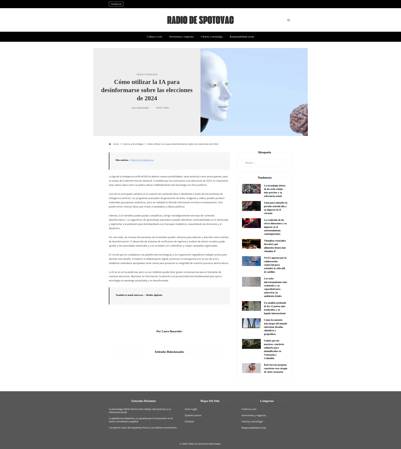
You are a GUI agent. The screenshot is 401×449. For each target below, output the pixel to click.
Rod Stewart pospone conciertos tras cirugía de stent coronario (275, 368)
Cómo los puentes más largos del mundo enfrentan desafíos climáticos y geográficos (275, 327)
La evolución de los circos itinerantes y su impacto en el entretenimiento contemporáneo (275, 227)
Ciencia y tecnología (146, 74)
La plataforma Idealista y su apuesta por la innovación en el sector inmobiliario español (141, 420)
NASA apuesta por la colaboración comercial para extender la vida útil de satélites (275, 264)
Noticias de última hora (142, 160)
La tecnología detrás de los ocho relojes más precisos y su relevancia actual (140, 410)
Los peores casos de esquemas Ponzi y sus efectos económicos (143, 427)
